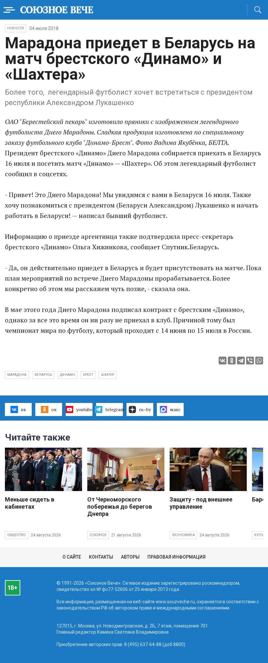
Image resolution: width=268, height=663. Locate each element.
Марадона (17, 375)
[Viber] (250, 360)
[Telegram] (241, 360)
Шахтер (107, 375)
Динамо (67, 375)
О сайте (71, 557)
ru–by (145, 409)
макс (175, 409)
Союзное (98, 535)
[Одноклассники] (232, 360)
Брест (88, 375)
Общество (16, 535)
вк (23, 409)
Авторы (130, 557)
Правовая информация (176, 557)
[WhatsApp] (259, 360)
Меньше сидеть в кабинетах (29, 503)
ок (54, 409)
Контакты (101, 557)
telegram (114, 409)
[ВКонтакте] (222, 360)
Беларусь (43, 375)
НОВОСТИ (15, 28)
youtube (84, 409)
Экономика (183, 535)
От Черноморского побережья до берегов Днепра (119, 506)
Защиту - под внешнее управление (201, 503)
